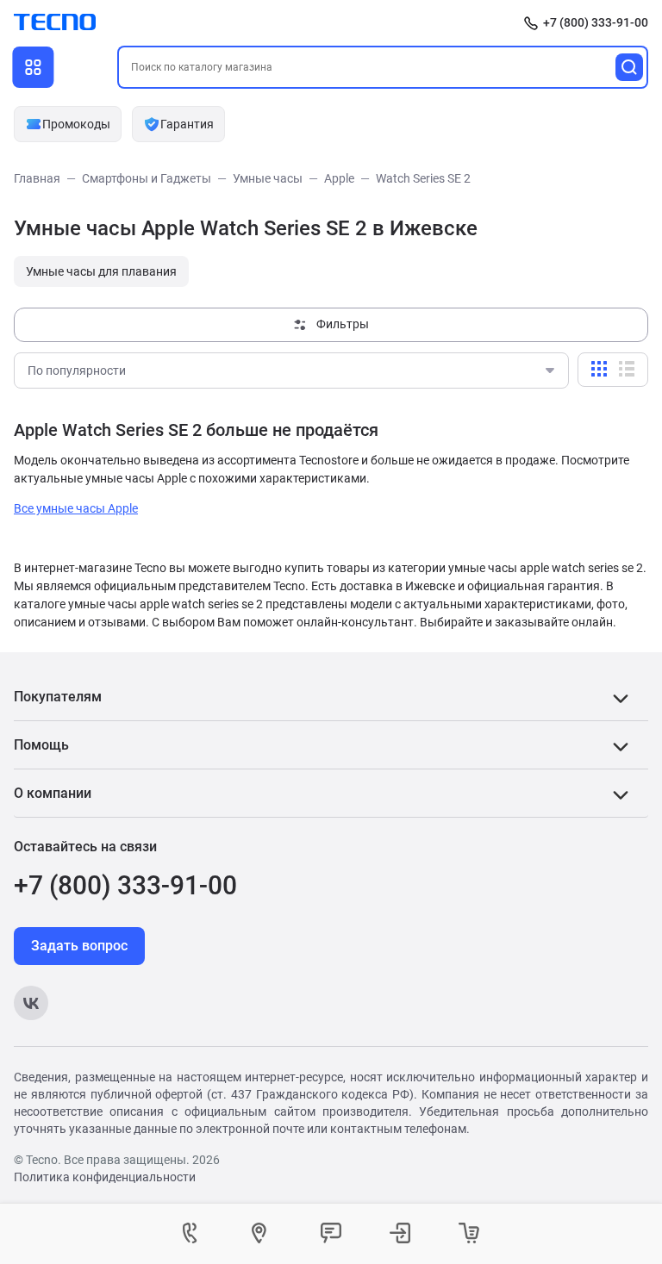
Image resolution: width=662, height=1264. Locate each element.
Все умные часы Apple (76, 508)
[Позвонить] (193, 1234)
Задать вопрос (79, 945)
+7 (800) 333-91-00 (595, 22)
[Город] (262, 1234)
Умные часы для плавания (101, 271)
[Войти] (399, 1234)
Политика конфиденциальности (105, 1177)
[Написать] (331, 1234)
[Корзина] (468, 1234)
